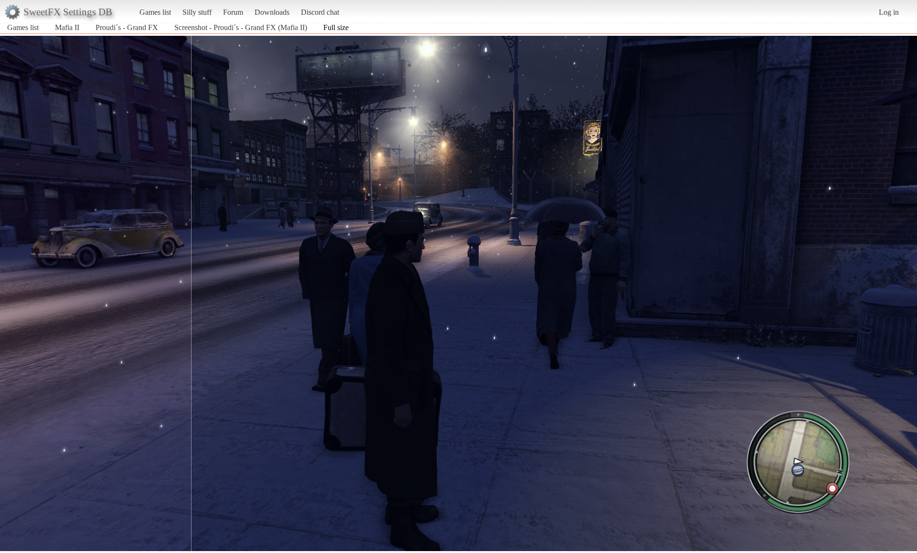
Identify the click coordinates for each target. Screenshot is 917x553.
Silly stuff (197, 12)
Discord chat (320, 12)
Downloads (272, 12)
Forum (233, 12)
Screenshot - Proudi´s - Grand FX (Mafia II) (240, 27)
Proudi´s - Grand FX (127, 27)
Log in (889, 12)
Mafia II (67, 27)
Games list (155, 12)
